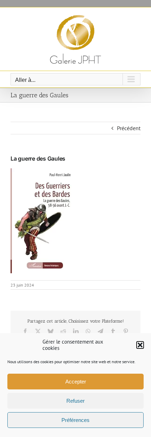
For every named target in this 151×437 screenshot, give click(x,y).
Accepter (75, 382)
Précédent (128, 128)
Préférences (75, 420)
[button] (140, 344)
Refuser (75, 401)
